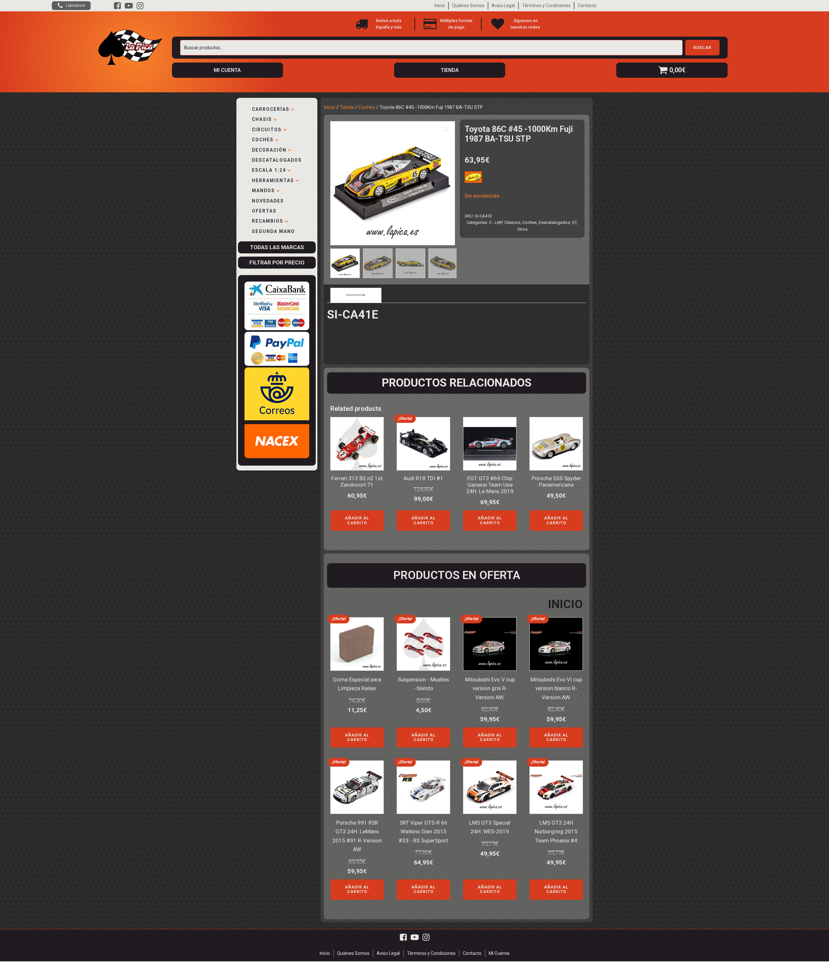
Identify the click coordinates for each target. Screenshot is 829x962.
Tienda (347, 107)
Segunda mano (273, 231)
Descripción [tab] (356, 295)
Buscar (702, 47)
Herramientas (273, 180)
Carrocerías (271, 109)
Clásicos (512, 222)
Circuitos (267, 129)
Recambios (267, 221)
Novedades (268, 200)
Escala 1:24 (269, 170)
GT (574, 222)
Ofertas (264, 211)
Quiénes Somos (468, 5)
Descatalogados (277, 160)
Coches (263, 139)
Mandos (263, 190)
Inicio (440, 5)
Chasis (262, 119)
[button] (446, 130)
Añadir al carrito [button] (357, 520)
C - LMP (495, 222)
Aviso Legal (503, 5)
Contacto (587, 5)
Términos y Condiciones (546, 5)
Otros (522, 229)
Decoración (269, 150)
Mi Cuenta (499, 953)
